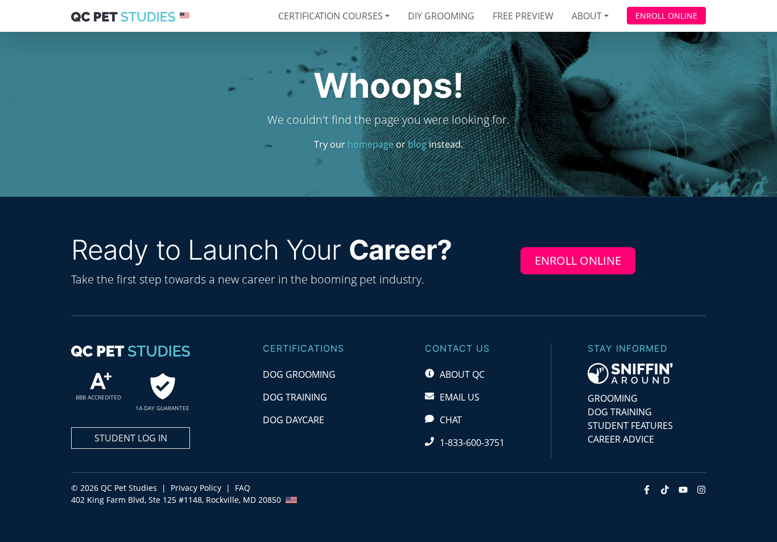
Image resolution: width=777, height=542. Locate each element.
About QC (462, 374)
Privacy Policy (196, 487)
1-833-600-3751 (472, 442)
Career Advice (621, 439)
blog (417, 144)
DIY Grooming (441, 16)
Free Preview (523, 16)
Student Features (630, 425)
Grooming (613, 398)
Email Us (460, 397)
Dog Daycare (293, 420)
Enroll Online (666, 15)
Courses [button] (330, 16)
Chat (451, 420)
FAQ (242, 487)
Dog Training (295, 397)
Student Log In (130, 438)
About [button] (587, 16)
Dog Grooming (299, 374)
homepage (371, 144)
